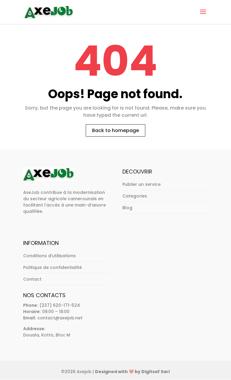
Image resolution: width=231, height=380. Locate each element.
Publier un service (141, 184)
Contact (32, 279)
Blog (127, 208)
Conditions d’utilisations (49, 256)
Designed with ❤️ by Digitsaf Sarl (132, 372)
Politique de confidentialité (52, 267)
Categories (134, 196)
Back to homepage (115, 130)
